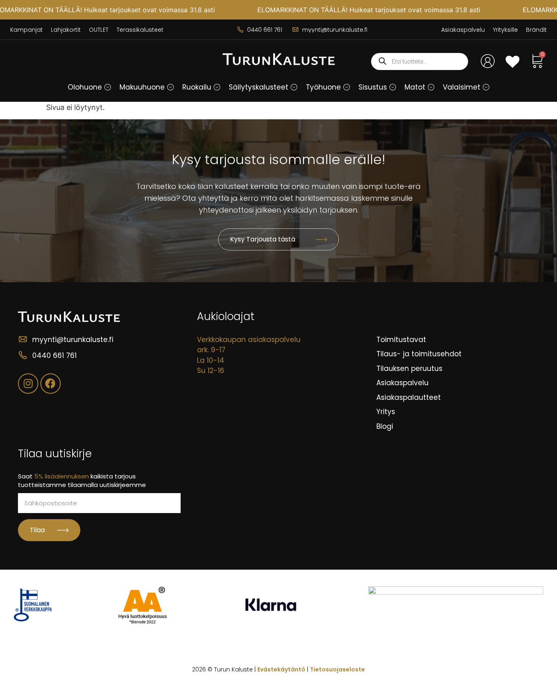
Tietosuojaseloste (337, 669)
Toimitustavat (401, 339)
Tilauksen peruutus (409, 368)
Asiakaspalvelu (463, 30)
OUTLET (98, 30)
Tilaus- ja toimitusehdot (419, 354)
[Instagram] (28, 383)
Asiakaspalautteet (408, 397)
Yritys (385, 412)
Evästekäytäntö (281, 669)
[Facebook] (50, 383)
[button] (107, 87)
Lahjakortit (66, 30)
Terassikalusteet (140, 30)
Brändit (536, 30)
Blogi (384, 426)
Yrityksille (505, 30)
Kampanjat (26, 30)
